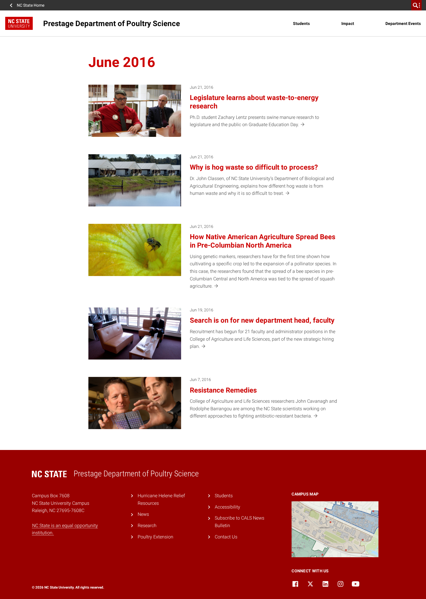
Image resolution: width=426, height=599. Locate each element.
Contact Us (226, 537)
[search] (416, 5)
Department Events (403, 23)
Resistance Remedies (223, 390)
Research (147, 525)
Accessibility (227, 507)
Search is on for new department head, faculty (262, 320)
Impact (347, 23)
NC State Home (30, 5)
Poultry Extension (155, 537)
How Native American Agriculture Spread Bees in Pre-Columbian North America (262, 241)
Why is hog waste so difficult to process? (254, 167)
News (143, 514)
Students (301, 23)
